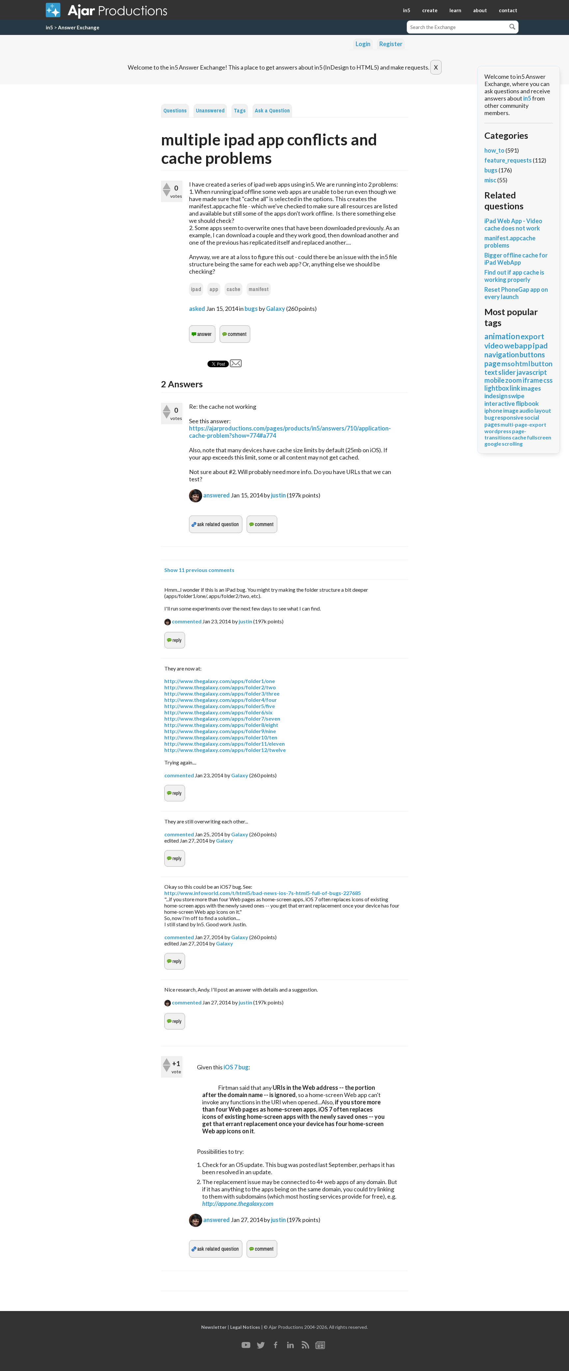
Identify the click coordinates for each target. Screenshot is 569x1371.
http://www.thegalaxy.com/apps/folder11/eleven (224, 743)
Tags (240, 110)
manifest (259, 289)
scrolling (512, 443)
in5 (406, 10)
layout (542, 410)
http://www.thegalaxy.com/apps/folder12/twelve (225, 750)
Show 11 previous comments (199, 570)
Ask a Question (272, 110)
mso (508, 363)
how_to (494, 150)
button (542, 363)
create (430, 10)
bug (489, 417)
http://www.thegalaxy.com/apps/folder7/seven (222, 718)
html (522, 363)
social (531, 417)
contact (508, 10)
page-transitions (505, 434)
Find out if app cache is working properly (514, 276)
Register (390, 43)
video (493, 345)
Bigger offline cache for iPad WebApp (516, 259)
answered (216, 495)
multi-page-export (523, 424)
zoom (513, 380)
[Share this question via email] (236, 365)
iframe (533, 380)
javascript (531, 372)
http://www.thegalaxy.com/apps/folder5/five (219, 706)
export (532, 336)
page (492, 363)
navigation (501, 354)
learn (455, 10)
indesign (495, 396)
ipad (196, 289)
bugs (251, 308)
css (548, 380)
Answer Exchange (78, 27)
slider (507, 372)
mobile (494, 380)
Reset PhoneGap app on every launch (516, 293)
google (492, 443)
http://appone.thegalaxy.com (237, 1203)
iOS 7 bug (236, 1067)
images (531, 388)
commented (187, 621)
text (491, 372)
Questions (175, 110)
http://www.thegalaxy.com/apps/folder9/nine (220, 731)
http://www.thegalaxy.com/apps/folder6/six (218, 712)
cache (233, 289)
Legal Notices (245, 1327)
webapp (518, 345)
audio (526, 410)
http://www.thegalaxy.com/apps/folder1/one (219, 681)
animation (502, 336)
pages (492, 424)
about (480, 10)
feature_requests (508, 160)
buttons (532, 354)
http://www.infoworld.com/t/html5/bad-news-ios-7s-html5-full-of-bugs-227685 (262, 893)
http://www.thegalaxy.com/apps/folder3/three (222, 693)
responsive (509, 417)
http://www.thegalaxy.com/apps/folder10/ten (220, 737)
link (515, 388)
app (213, 289)
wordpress (497, 431)
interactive (499, 403)
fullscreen (539, 437)
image (511, 410)
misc (490, 180)
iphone (493, 410)
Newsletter (214, 1327)
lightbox (496, 388)
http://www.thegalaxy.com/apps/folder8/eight (221, 725)
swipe (516, 396)
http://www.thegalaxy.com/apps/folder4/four (220, 700)
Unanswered (210, 110)
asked (197, 308)
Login (363, 43)
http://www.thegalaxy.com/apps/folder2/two (220, 687)
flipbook (527, 403)
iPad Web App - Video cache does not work (513, 224)
